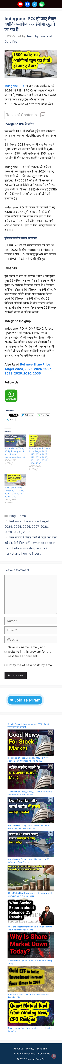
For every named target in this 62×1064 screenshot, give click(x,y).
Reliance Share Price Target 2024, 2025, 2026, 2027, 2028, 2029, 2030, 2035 (28, 369)
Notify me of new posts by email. (30, 665)
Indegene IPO (14, 86)
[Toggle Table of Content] (41, 114)
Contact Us (44, 1053)
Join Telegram (26, 700)
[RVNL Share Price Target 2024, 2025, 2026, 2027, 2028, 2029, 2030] (15, 480)
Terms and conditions (23, 1053)
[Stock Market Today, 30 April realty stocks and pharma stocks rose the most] (15, 441)
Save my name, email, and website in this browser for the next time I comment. (29, 651)
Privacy (30, 1048)
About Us (18, 1048)
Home (21, 516)
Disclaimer (42, 1048)
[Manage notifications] (53, 1056)
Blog (12, 516)
